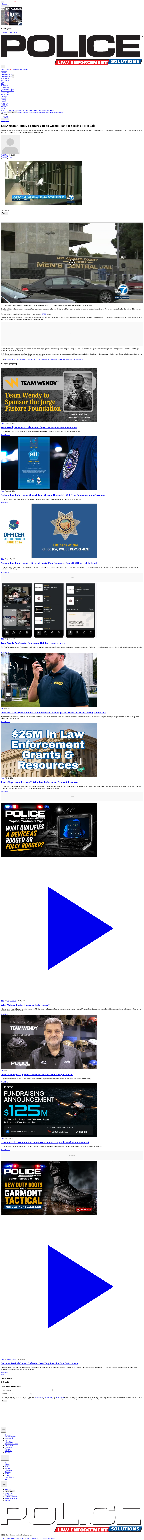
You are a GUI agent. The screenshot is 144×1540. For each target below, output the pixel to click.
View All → (4, 1374)
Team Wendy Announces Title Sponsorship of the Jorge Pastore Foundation (39, 427)
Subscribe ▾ (5, 6)
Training (3, 99)
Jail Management (60, 359)
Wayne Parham (11, 1001)
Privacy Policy (5, 1538)
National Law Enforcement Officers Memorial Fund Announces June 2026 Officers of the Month (49, 563)
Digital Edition (12, 32)
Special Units (5, 92)
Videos (23, 2)
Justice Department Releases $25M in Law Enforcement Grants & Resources (39, 782)
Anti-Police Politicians (36, 359)
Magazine (16, 110)
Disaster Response (6, 74)
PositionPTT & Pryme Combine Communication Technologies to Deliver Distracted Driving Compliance (53, 712)
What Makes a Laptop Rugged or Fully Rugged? (25, 1005)
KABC (44, 314)
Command (4, 71)
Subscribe (4, 32)
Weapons (3, 107)
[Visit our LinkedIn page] (6, 1382)
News (14, 2)
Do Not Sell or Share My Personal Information (41, 1538)
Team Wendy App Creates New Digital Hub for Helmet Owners (33, 643)
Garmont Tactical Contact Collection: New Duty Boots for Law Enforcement (39, 1363)
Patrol (2, 82)
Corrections (75, 359)
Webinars (28, 2)
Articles (18, 2)
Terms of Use (14, 1538)
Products (39, 110)
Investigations (5, 78)
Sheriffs (21, 359)
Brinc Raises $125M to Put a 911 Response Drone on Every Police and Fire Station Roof (45, 1142)
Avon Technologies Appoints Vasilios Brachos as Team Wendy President (37, 1074)
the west (26, 359)
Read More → (5, 435)
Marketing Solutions (51, 112)
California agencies (49, 359)
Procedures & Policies (7, 89)
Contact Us (20, 112)
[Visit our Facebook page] (2, 1382)
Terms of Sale (22, 1538)
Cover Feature (8, 2)
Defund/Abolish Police (12, 359)
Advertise (4, 112)
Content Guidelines (39, 112)
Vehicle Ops (4, 103)
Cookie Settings (12, 112)
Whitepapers (23, 110)
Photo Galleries (47, 110)
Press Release (28, 112)
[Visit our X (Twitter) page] (4, 1382)
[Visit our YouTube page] (8, 1382)
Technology (4, 96)
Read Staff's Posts (6, 157)
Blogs (11, 110)
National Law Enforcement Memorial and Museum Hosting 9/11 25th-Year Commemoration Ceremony (53, 495)
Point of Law (5, 85)
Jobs (53, 110)
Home (3, 121)
